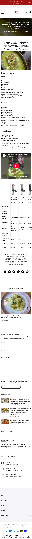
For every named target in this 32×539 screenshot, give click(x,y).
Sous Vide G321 (22, 198)
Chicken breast (11, 255)
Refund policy (26, 528)
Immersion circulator (11, 258)
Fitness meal (20, 255)
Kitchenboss (7, 260)
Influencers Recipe (12, 31)
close (29, 2)
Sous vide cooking (10, 261)
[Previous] (3, 308)
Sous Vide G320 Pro (14, 198)
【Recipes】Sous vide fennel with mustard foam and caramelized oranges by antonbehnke (20, 401)
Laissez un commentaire (16, 265)
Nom (3, 343)
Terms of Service (15, 528)
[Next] (29, 308)
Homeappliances (13, 256)
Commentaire (6, 357)
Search (6, 528)
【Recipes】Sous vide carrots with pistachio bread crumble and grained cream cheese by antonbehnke (20, 412)
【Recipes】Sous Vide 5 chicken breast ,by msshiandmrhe (19, 421)
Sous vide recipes (21, 261)
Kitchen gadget (22, 258)
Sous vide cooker (23, 260)
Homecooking (23, 256)
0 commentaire (23, 31)
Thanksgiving (11, 263)
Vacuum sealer (20, 263)
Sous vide (5, 96)
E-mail (3, 350)
